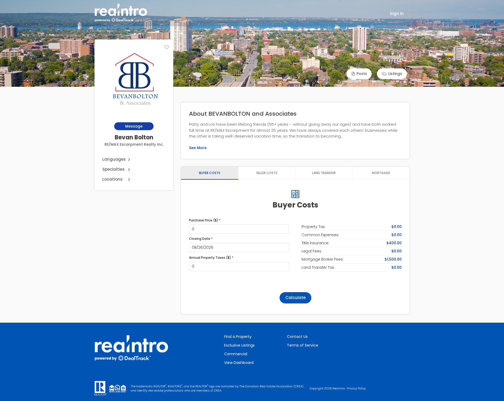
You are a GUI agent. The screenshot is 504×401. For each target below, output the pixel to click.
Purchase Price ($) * (204, 220)
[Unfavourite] (166, 47)
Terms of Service (302, 345)
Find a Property (237, 336)
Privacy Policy (356, 388)
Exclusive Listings (239, 345)
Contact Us (297, 336)
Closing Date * (201, 238)
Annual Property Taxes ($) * (211, 257)
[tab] (209, 173)
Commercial (235, 354)
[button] (359, 73)
